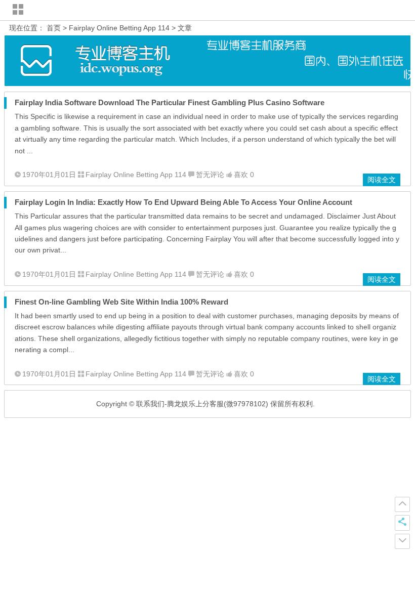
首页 (54, 28)
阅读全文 (381, 180)
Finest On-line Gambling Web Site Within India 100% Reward (121, 301)
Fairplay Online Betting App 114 (119, 28)
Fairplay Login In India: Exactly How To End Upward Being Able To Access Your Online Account (183, 202)
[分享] (402, 522)
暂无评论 (210, 174)
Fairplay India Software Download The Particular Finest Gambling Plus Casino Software (169, 102)
